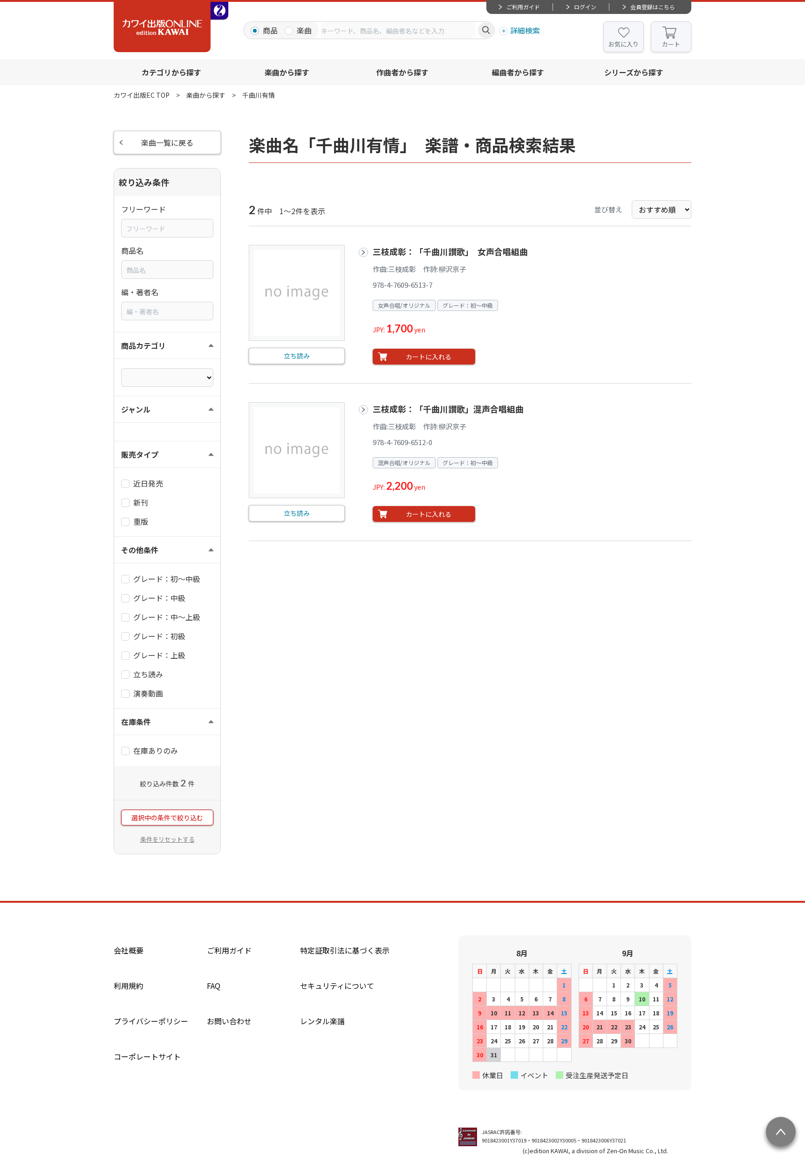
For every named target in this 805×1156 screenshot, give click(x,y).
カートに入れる (428, 356)
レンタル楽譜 (322, 1021)
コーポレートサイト (147, 1056)
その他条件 (139, 549)
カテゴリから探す (171, 72)
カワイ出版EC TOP (142, 95)
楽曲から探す (287, 72)
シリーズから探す (633, 72)
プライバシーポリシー (151, 1021)
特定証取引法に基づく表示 (344, 950)
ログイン (585, 7)
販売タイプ (139, 454)
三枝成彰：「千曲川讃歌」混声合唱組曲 (448, 409)
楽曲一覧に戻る (167, 142)
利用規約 (128, 985)
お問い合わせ (229, 1021)
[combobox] (398, 30)
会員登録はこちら (652, 7)
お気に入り (623, 44)
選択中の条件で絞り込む (167, 817)
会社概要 (128, 950)
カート (671, 44)
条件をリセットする (167, 839)
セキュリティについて (337, 985)
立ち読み (297, 355)
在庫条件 (136, 721)
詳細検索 (525, 30)
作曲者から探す (402, 72)
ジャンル (135, 409)
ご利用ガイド (523, 7)
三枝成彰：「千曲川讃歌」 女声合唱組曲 (454, 251)
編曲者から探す (518, 72)
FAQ (213, 985)
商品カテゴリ (143, 345)
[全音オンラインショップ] (219, 11)
